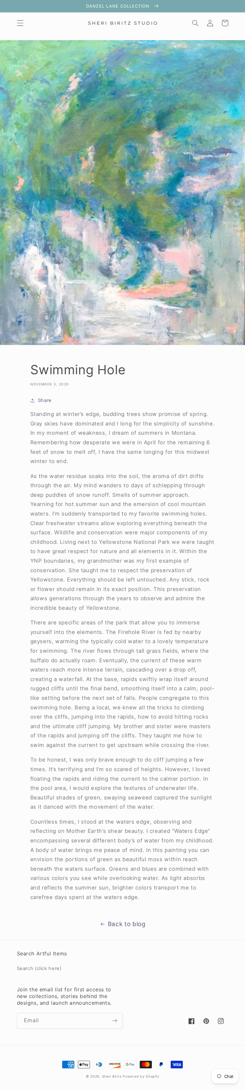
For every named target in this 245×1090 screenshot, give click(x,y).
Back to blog (127, 924)
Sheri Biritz (112, 1076)
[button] (20, 23)
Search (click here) (39, 968)
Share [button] (45, 400)
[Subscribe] (115, 1021)
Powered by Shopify (141, 1076)
